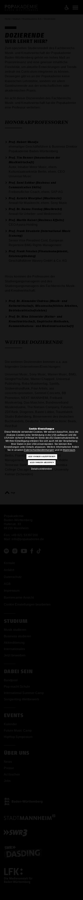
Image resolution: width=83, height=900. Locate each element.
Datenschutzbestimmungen (39, 450)
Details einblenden (41, 469)
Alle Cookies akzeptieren (42, 456)
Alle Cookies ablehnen (42, 462)
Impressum (69, 450)
